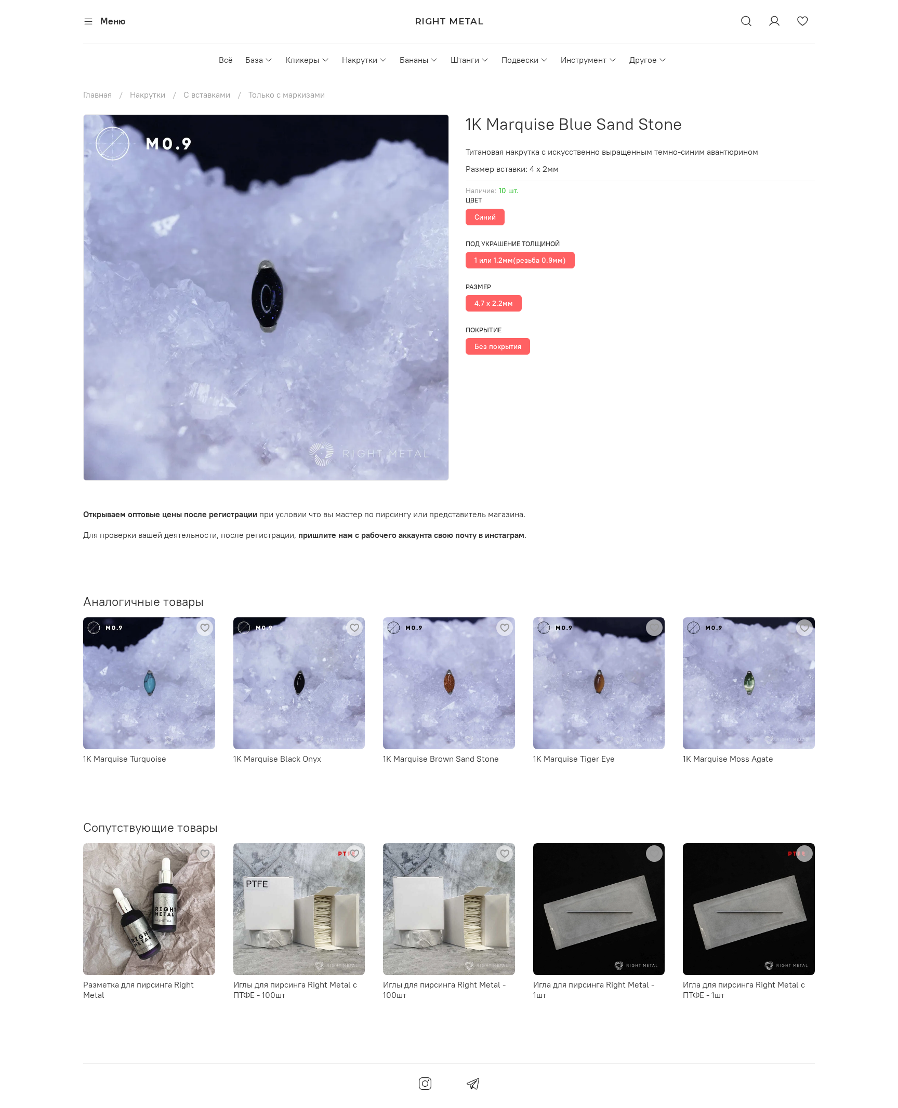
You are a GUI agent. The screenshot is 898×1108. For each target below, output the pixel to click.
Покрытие (483, 330)
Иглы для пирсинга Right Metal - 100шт (444, 989)
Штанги (465, 60)
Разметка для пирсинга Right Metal (138, 989)
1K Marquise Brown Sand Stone (441, 758)
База (254, 60)
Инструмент (583, 60)
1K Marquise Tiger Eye (574, 758)
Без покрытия (497, 346)
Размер (478, 287)
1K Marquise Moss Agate (728, 758)
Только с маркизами (286, 94)
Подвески (519, 60)
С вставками (206, 94)
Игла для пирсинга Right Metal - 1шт (593, 989)
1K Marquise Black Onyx (277, 758)
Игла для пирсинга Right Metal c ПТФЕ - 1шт (744, 989)
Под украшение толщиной (513, 244)
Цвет (474, 200)
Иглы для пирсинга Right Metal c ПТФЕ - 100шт (295, 989)
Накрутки (359, 60)
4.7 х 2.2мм (493, 303)
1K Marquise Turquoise (124, 758)
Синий (485, 217)
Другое (643, 60)
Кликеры (302, 60)
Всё (226, 60)
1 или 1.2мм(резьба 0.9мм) (520, 260)
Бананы (414, 60)
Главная (97, 94)
